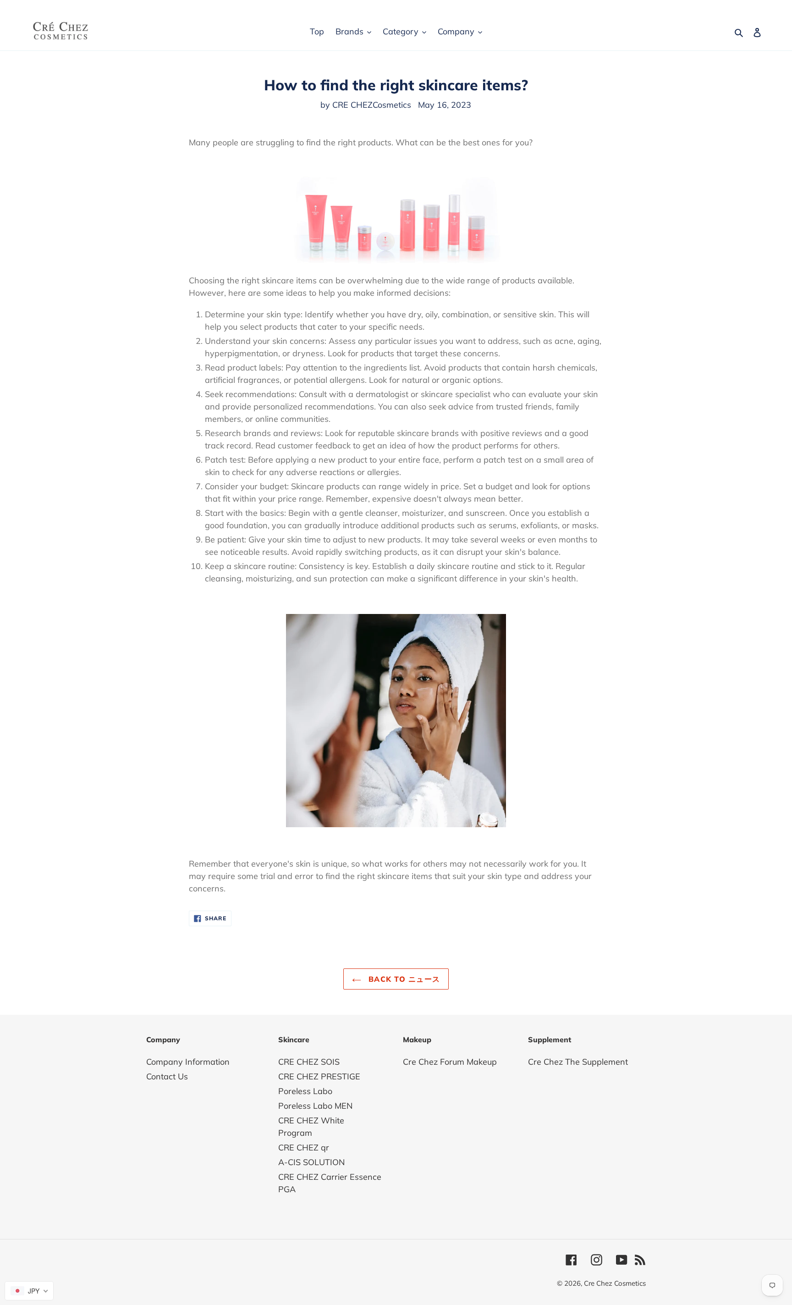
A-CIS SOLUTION (311, 1162)
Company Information (188, 1061)
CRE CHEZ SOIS (309, 1061)
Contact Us (167, 1076)
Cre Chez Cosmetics (615, 1283)
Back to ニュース (403, 979)
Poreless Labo (305, 1091)
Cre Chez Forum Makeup (450, 1061)
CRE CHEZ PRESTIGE (319, 1076)
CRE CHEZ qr (303, 1147)
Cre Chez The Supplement (578, 1061)
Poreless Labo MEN (315, 1105)
